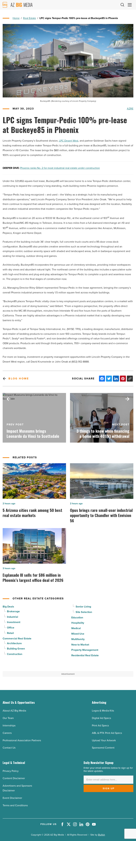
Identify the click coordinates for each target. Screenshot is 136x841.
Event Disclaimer (12, 798)
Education (77, 617)
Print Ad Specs (100, 725)
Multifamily (78, 639)
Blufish (101, 835)
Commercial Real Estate (17, 638)
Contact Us (9, 748)
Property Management (84, 650)
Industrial (12, 617)
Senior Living (83, 606)
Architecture (14, 643)
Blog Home (18, 378)
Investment (13, 622)
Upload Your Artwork (104, 740)
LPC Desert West (68, 141)
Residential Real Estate (85, 655)
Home (16, 18)
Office (10, 627)
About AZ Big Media (14, 710)
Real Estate (29, 18)
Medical (76, 628)
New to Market (80, 645)
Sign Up (108, 788)
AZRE (130, 108)
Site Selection (84, 612)
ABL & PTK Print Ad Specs (107, 733)
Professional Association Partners (22, 740)
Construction (14, 654)
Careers (7, 733)
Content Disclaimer (14, 778)
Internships (9, 725)
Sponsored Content (103, 748)
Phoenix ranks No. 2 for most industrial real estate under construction (60, 168)
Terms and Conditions (15, 805)
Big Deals (8, 606)
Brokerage (13, 611)
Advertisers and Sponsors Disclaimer (17, 788)
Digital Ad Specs (101, 718)
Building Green (16, 648)
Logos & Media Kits (103, 710)
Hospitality (77, 623)
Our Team (8, 718)
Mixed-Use (77, 634)
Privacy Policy (11, 771)
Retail (10, 633)
